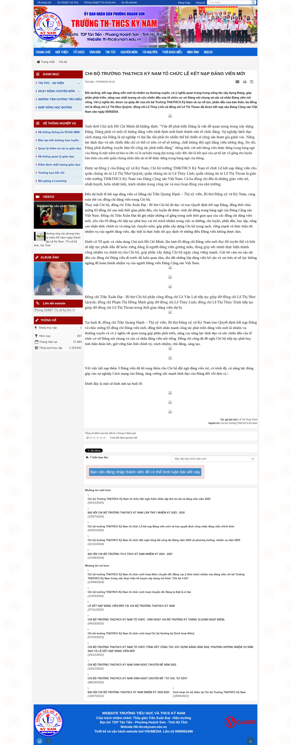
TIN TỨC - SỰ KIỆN (51, 83)
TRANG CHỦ (42, 52)
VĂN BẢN (95, 52)
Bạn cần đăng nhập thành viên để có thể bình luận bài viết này (145, 472)
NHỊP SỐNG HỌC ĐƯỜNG (55, 107)
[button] (58, 215)
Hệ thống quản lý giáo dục (56, 156)
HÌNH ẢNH (193, 52)
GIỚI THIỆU (61, 52)
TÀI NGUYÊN (149, 52)
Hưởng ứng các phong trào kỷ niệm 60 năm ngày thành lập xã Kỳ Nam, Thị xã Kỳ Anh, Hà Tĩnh (57, 239)
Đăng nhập (184, 2)
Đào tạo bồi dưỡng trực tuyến (58, 140)
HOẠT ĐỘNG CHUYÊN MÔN (56, 91)
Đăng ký (200, 2)
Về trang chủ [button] (44, 2)
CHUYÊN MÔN (129, 52)
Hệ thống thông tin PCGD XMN (59, 132)
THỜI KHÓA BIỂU (172, 52)
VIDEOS (208, 52)
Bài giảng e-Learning (52, 180)
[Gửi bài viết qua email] (238, 81)
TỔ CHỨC (79, 52)
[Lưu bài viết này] (252, 81)
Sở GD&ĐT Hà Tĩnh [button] (67, 2)
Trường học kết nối (51, 172)
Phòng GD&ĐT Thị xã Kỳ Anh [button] (100, 2)
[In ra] (245, 81)
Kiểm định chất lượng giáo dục (59, 164)
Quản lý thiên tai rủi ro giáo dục (59, 148)
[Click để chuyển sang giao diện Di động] (48, 741)
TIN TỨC (110, 52)
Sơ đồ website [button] (129, 2)
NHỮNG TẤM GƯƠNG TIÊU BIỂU (60, 99)
